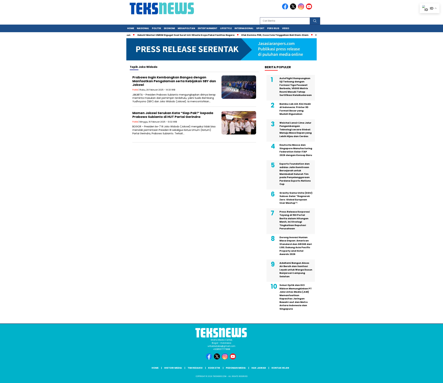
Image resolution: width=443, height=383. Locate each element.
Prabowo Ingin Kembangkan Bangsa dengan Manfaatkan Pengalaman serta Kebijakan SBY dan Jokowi (174, 81)
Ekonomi (169, 28)
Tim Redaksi (195, 368)
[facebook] (285, 8)
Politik (156, 28)
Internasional (244, 28)
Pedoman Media (236, 368)
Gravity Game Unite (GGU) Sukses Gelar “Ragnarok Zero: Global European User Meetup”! (295, 198)
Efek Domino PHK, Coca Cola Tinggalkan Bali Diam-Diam (267, 35)
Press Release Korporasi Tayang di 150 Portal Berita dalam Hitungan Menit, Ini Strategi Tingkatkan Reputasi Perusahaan (294, 220)
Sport (260, 28)
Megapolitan (186, 28)
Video (285, 28)
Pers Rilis (273, 28)
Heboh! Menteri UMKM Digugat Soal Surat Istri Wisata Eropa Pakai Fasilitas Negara (178, 35)
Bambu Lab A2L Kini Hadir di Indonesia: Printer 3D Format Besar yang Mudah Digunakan (295, 109)
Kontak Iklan (280, 368)
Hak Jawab (258, 368)
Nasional (143, 28)
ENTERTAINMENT (207, 28)
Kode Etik (214, 368)
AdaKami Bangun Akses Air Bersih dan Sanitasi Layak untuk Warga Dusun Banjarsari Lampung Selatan (295, 269)
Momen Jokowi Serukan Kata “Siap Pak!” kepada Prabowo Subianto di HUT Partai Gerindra (172, 115)
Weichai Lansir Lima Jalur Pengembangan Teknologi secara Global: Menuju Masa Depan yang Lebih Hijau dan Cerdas (295, 129)
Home (130, 28)
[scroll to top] (427, 377)
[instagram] (301, 8)
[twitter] (293, 8)
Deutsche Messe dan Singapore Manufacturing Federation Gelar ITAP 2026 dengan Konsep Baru (295, 150)
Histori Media (173, 368)
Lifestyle (226, 28)
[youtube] (309, 8)
